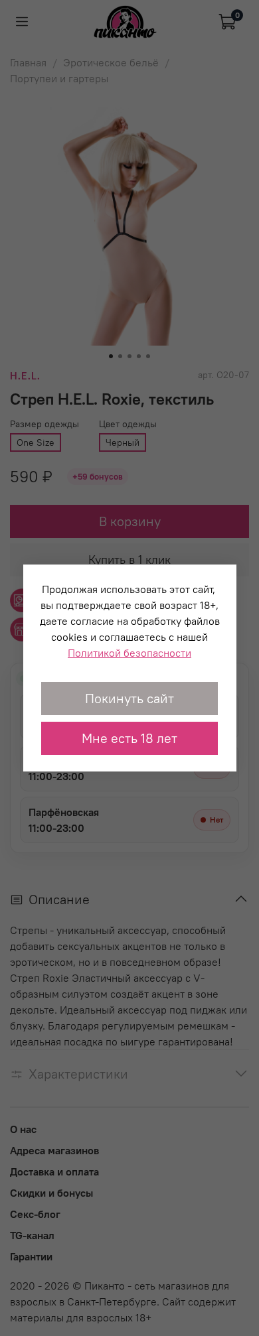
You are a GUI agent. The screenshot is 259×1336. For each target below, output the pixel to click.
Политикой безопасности (129, 652)
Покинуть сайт (129, 698)
